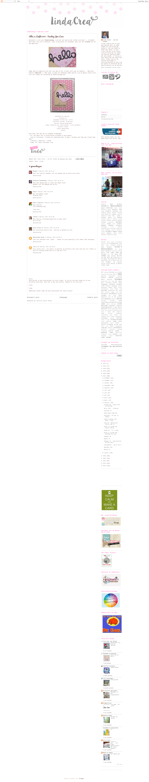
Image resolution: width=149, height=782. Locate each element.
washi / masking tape (111, 331)
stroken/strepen (116, 319)
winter (115, 334)
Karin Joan (105, 252)
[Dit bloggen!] (78, 159)
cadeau (120, 282)
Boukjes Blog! (107, 715)
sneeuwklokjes (118, 316)
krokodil (103, 219)
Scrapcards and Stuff (110, 690)
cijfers (112, 284)
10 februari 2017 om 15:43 (50, 227)
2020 (104, 368)
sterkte (112, 318)
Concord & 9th (104, 243)
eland (102, 211)
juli (106, 390)
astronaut (109, 274)
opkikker (119, 222)
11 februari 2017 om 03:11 (53, 237)
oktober (107, 383)
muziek (109, 308)
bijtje (120, 208)
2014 (104, 460)
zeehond (120, 233)
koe (114, 217)
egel (120, 209)
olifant (103, 222)
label (36, 161)
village (120, 329)
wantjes (110, 331)
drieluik (104, 287)
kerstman (112, 300)
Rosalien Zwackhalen (39, 180)
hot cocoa (112, 295)
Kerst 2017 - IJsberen (111, 408)
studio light (105, 265)
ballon (120, 276)
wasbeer (109, 233)
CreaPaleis (33, 140)
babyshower (112, 275)
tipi (102, 326)
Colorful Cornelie (109, 666)
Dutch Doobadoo (110, 245)
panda (109, 223)
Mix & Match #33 (115, 754)
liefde (41, 161)
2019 (104, 371)
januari (107, 452)
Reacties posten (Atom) (44, 300)
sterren (119, 318)
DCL (31, 135)
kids (120, 300)
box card (111, 281)
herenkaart (113, 293)
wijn (110, 334)
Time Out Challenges (36, 137)
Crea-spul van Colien (110, 641)
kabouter (113, 298)
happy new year (116, 292)
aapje (103, 208)
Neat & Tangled (112, 260)
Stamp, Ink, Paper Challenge (39, 142)
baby (120, 274)
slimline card (105, 316)
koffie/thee (118, 302)
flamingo (103, 212)
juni (106, 392)
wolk (121, 334)
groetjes (107, 292)
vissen (103, 231)
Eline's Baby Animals (111, 204)
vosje (120, 231)
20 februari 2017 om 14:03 (46, 246)
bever (116, 208)
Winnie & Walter (116, 263)
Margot (35, 171)
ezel (121, 211)
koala (109, 217)
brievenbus (108, 282)
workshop (103, 335)
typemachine (118, 326)
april (106, 397)
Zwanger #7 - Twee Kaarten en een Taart (112, 442)
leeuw (120, 219)
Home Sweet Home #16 (110, 413)
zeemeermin (118, 335)
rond (102, 313)
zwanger (108, 337)
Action (103, 242)
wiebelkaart (104, 334)
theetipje (103, 348)
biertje (109, 279)
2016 (104, 456)
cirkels (119, 284)
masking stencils (116, 305)
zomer (103, 337)
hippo (102, 214)
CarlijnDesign (118, 242)
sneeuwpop (104, 318)
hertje (120, 212)
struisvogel (112, 228)
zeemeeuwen (103, 234)
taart (111, 322)
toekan (102, 230)
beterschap (119, 277)
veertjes (103, 329)
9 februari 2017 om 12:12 (46, 171)
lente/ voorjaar (111, 304)
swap (114, 321)
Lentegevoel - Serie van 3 (112, 445)
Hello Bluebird (106, 251)
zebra (114, 233)
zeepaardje (110, 234)
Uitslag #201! (114, 679)
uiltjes (107, 230)
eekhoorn (115, 209)
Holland (111, 272)
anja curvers (37, 227)
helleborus (104, 293)
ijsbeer (114, 214)
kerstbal (103, 300)
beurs (103, 279)
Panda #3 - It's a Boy (111, 430)
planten (120, 308)
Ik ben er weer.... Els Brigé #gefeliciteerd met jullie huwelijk (115, 745)
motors (120, 307)
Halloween (106, 272)
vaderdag (104, 327)
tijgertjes (119, 228)
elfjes (120, 287)
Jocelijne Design (117, 250)
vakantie (110, 327)
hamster (114, 212)
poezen (103, 225)
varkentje (119, 230)
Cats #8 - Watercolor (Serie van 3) (111, 423)
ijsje (109, 296)
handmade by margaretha (110, 728)
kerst (119, 299)
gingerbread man (113, 290)
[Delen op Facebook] (81, 159)
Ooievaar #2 (108, 410)
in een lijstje (117, 297)
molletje (114, 220)
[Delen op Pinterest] (83, 159)
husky (109, 214)
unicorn (113, 230)
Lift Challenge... (109, 678)
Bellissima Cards (38, 237)
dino (109, 209)
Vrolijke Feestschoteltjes (111, 344)
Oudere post (92, 297)
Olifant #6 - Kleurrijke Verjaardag (112, 405)
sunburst (108, 321)
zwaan (115, 234)
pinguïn (119, 223)
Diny (34, 191)
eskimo (111, 289)
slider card (118, 314)
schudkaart (119, 313)
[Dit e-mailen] (76, 159)
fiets (116, 289)
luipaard (108, 220)
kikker (109, 215)
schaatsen (110, 313)
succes (102, 321)
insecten (119, 214)
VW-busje (103, 274)
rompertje (119, 311)
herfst (120, 293)
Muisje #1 (107, 449)
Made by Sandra (108, 752)
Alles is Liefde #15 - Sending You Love (111, 433)
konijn (119, 217)
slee (111, 314)
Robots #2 (107, 438)
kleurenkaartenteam (107, 302)
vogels (115, 231)
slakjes (120, 226)
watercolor (119, 332)
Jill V (35, 246)
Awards (103, 117)
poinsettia (110, 310)
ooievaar (111, 222)
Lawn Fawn (115, 252)
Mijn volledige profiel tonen (111, 67)
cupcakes (114, 286)
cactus (115, 282)
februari (107, 402)
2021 (104, 366)
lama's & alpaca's (112, 219)
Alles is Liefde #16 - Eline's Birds (111, 427)
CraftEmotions (113, 243)
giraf (109, 212)
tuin (111, 326)
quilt (120, 310)
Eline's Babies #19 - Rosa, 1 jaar (111, 420)
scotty (112, 226)
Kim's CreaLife (38, 202)
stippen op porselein (111, 346)
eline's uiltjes (112, 211)
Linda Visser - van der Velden (110, 40)
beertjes (109, 208)
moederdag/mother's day (109, 307)
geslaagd (104, 290)
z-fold (110, 335)
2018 (104, 373)
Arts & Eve (106, 740)
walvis (103, 233)
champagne (104, 284)
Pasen (120, 272)
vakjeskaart (117, 327)
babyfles (103, 275)
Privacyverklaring (107, 119)
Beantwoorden (37, 175)
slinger (112, 316)
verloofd (112, 329)
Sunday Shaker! (115, 667)
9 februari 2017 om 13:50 (44, 191)
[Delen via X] (80, 159)
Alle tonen (119, 764)
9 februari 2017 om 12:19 (55, 180)
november (107, 380)
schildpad (104, 226)
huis (120, 295)
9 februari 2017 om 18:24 (51, 202)
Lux (111, 729)
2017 (104, 376)
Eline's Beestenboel (111, 206)
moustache (104, 308)
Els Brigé (118, 249)
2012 (104, 465)
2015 (104, 458)
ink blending (106, 299)
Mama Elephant (111, 255)
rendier (111, 225)
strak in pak (105, 319)
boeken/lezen (104, 281)
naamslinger (115, 308)
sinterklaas (104, 314)
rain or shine (106, 311)
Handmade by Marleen (109, 653)
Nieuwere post (33, 297)
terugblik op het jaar (114, 324)
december (107, 378)
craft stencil (106, 286)
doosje (120, 285)
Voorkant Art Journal (114, 717)
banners (103, 277)
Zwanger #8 (107, 436)
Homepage (63, 297)
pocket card (104, 310)
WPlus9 (108, 263)
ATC (102, 272)
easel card (113, 287)
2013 (104, 463)
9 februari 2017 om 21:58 (46, 216)
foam (121, 289)
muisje (120, 220)
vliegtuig (104, 330)
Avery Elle (110, 242)
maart (106, 400)
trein (107, 326)
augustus (107, 388)
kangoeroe (104, 215)
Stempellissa (107, 703)
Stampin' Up (110, 262)
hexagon (103, 295)
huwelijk (104, 297)
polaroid (116, 310)
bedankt (111, 277)
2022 (104, 363)
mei (105, 395)
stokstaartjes (105, 228)
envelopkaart (104, 289)
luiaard (103, 220)
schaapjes (119, 225)
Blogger (81, 778)
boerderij (104, 209)
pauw (114, 223)
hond (106, 214)
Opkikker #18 (108, 447)
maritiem (104, 305)
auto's (115, 274)
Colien (35, 216)
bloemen (118, 279)
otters (103, 223)
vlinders (109, 231)
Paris (116, 272)
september (107, 385)
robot (113, 311)
